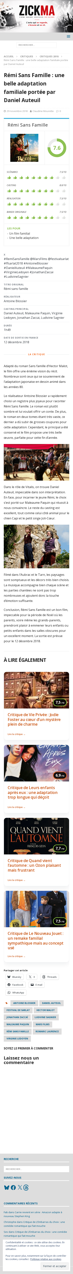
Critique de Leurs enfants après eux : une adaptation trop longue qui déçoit (32, 792)
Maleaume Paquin (18, 1024)
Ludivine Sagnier (45, 1017)
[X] (20, 1188)
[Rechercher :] (36, 44)
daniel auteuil (51, 1003)
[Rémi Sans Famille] (24, 148)
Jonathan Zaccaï (17, 1017)
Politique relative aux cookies (45, 1259)
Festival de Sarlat (18, 1010)
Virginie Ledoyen (17, 1038)
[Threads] (26, 1188)
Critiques (26, 56)
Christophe (10, 1222)
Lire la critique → (16, 734)
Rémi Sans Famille (18, 1031)
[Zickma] (36, 30)
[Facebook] (13, 1188)
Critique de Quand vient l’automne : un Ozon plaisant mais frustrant (34, 865)
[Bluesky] (7, 1188)
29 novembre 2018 (17, 111)
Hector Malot (45, 1010)
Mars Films (42, 1024)
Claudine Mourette (43, 111)
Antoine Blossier (24, 1003)
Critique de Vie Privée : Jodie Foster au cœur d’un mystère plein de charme (34, 719)
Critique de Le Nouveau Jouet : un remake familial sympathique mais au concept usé (35, 940)
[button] (68, 36)
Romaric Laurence (47, 1031)
